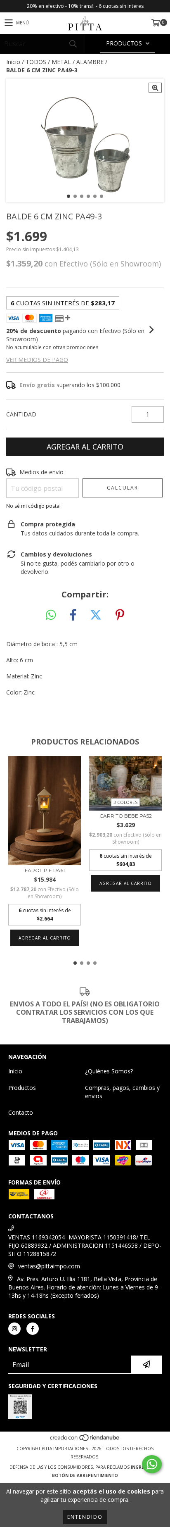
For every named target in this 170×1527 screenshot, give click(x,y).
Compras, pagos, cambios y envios (122, 1092)
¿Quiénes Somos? (109, 1071)
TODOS (36, 62)
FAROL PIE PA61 (45, 870)
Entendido (85, 1516)
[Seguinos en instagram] (14, 1328)
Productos (22, 1088)
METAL (61, 62)
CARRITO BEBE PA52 (125, 816)
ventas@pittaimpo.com (49, 1266)
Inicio (13, 62)
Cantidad (21, 414)
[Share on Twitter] (96, 615)
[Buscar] (72, 43)
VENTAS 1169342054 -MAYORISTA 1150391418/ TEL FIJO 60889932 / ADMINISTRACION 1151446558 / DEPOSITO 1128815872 (84, 1245)
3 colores (125, 802)
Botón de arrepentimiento (85, 1475)
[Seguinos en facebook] (32, 1328)
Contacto (20, 1112)
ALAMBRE (90, 62)
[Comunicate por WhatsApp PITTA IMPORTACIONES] (152, 1464)
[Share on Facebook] (73, 615)
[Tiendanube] (85, 1440)
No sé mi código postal (33, 505)
